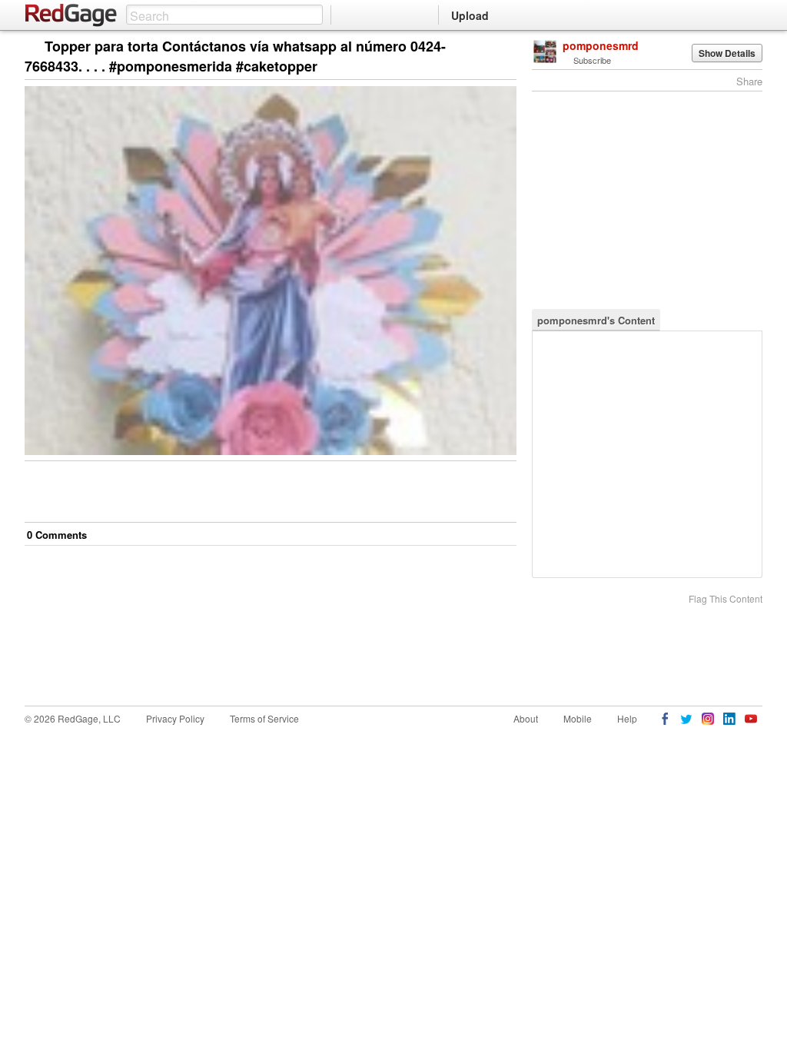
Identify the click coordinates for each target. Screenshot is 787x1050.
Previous (504, 47)
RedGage (71, 15)
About (525, 718)
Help (627, 718)
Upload (470, 15)
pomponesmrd (601, 45)
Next (483, 47)
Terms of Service (264, 718)
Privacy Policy (175, 718)
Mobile (577, 718)
